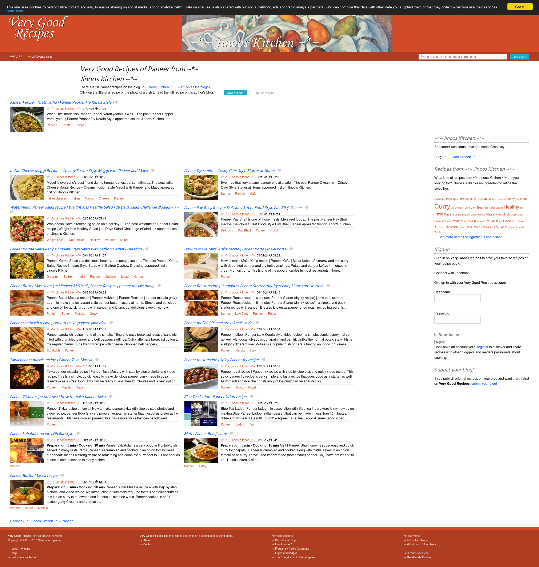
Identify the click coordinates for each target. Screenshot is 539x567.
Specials (486, 227)
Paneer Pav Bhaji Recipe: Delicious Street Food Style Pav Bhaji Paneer (243, 208)
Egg (480, 207)
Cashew (110, 276)
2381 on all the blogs (193, 87)
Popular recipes (263, 93)
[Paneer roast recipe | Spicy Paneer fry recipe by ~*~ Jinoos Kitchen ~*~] (201, 376)
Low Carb (241, 313)
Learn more (15, 10)
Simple (521, 221)
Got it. (520, 6)
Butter (66, 313)
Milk (500, 214)
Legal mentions (21, 548)
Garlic (492, 207)
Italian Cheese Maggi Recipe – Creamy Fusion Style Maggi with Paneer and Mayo (79, 171)
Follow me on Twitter (24, 557)
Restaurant (480, 221)
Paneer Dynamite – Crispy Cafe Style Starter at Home (229, 171)
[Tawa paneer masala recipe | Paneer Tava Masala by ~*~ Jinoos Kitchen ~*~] (27, 376)
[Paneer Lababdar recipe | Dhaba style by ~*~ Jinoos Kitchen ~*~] (27, 450)
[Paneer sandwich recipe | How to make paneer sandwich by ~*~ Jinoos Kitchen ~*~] (27, 339)
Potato (456, 221)
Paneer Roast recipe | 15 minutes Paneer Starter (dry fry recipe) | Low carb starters (253, 286)
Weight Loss (55, 239)
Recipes (16, 56)
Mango (481, 214)
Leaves (466, 214)
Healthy (95, 239)
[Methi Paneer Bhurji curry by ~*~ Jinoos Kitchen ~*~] (201, 450)
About (147, 540)
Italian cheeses (57, 198)
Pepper (80, 125)
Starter (225, 193)
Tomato (511, 227)
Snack (454, 227)
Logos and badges (286, 553)
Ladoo (240, 424)
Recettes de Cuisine (419, 557)
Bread (456, 199)
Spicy (239, 387)
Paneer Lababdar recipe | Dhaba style (41, 434)
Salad (124, 239)
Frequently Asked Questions (292, 548)
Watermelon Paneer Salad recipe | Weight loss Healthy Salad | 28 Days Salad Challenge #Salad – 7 (93, 207)
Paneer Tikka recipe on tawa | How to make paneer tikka (57, 397)
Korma (138, 276)
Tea (251, 424)
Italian (76, 198)
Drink (473, 207)
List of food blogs (417, 540)
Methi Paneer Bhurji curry (205, 434)
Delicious (227, 230)
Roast (272, 313)
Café (253, 193)
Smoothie (441, 226)
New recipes (235, 93)
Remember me (449, 334)
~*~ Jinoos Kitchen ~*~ (158, 87)
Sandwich (53, 350)
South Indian (472, 227)
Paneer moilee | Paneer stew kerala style (218, 323)
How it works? (283, 544)
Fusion (89, 198)
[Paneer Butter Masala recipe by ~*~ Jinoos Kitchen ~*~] (27, 491)
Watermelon (76, 239)
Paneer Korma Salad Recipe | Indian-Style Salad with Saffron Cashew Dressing (76, 249)
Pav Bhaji (244, 230)
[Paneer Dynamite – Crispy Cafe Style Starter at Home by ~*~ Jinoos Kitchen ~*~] (201, 187)
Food (274, 230)
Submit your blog (285, 540)
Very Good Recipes (19, 536)
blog (14, 553)
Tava (79, 387)
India (82, 276)
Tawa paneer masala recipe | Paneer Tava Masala (51, 360)
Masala (80, 313)
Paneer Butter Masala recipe (33, 476)
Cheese (104, 198)
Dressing (53, 276)
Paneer (52, 125)
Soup (461, 227)
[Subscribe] (48, 108)
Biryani (448, 199)
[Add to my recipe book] (116, 102)
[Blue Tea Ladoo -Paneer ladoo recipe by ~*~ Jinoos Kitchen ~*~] (201, 413)
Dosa (467, 207)
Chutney (509, 199)
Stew (253, 350)
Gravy (94, 313)
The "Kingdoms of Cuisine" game (295, 557)
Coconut (521, 199)
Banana (439, 199)
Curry (202, 466)
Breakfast (466, 199)
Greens (499, 207)
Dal (452, 207)
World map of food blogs (421, 544)
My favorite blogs (41, 56)
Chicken (481, 198)
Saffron (68, 276)
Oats (520, 214)
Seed (514, 221)
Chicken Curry (496, 199)
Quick (470, 221)
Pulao (464, 221)
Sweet (503, 227)
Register (482, 346)
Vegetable (520, 227)
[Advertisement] (269, 134)
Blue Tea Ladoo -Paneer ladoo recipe (215, 397)
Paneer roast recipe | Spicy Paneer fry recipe (221, 360)
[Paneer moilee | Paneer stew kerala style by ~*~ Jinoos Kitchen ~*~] (201, 339)
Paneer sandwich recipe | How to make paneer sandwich (58, 323)
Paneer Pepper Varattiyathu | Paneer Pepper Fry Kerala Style (60, 102)
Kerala (66, 125)
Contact (148, 544)
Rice (490, 220)
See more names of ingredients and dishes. (471, 236)
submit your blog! (484, 383)
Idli (521, 207)
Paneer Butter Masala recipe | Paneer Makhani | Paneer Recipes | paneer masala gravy (82, 286)
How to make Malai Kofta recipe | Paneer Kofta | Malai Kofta (235, 249)
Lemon (474, 214)
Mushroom (509, 214)
